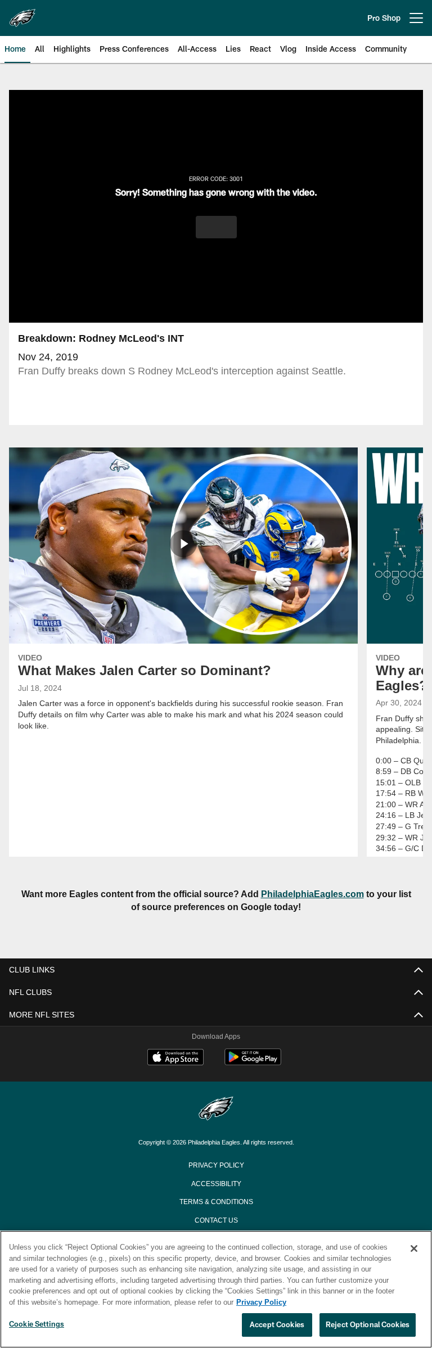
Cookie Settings (36, 1324)
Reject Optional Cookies (368, 1324)
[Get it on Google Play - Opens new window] (253, 1062)
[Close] (414, 1249)
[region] (216, 1289)
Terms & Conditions (216, 1201)
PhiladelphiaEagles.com (306, 894)
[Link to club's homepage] (22, 13)
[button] (216, 227)
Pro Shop (383, 17)
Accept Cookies (277, 1324)
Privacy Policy (216, 1164)
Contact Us (216, 1219)
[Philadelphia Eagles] (216, 1109)
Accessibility (216, 1183)
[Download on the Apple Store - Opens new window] (175, 1058)
